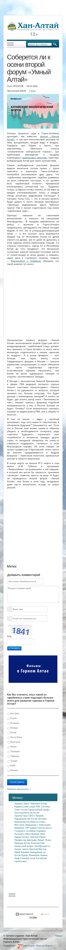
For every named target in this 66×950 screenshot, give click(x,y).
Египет (13, 718)
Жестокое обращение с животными (32, 824)
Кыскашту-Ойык (22, 833)
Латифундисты (42, 846)
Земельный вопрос (24, 846)
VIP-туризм (31, 827)
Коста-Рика (16, 737)
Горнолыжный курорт (39, 809)
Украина (18, 803)
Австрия (14, 713)
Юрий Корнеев (22, 852)
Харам (18, 836)
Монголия (15, 741)
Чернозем (35, 803)
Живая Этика (44, 839)
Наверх (59, 935)
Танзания (15, 751)
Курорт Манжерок (30, 855)
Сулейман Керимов (36, 830)
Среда (32, 90)
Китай (13, 732)
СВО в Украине (36, 815)
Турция (13, 760)
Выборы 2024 (38, 833)
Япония (14, 770)
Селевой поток (28, 858)
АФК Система (43, 806)
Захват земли (21, 849)
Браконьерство (22, 821)
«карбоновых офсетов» (34, 157)
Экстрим (42, 818)
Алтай (34, 818)
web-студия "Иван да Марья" (38, 945)
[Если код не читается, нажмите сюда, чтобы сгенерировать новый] (19, 629)
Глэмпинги (20, 830)
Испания (14, 722)
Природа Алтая (22, 843)
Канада (14, 727)
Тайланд (14, 756)
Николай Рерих (37, 836)
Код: (9, 636)
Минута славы (37, 821)
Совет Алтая (21, 809)
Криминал (19, 827)
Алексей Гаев (38, 843)
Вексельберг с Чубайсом (26, 260)
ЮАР (13, 765)
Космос (26, 836)
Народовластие (22, 818)
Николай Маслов (37, 849)
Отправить (14, 648)
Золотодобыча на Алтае (26, 812)
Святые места (44, 827)
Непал (13, 746)
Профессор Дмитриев (25, 839)
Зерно (26, 803)
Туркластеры (21, 815)
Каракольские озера (25, 806)
